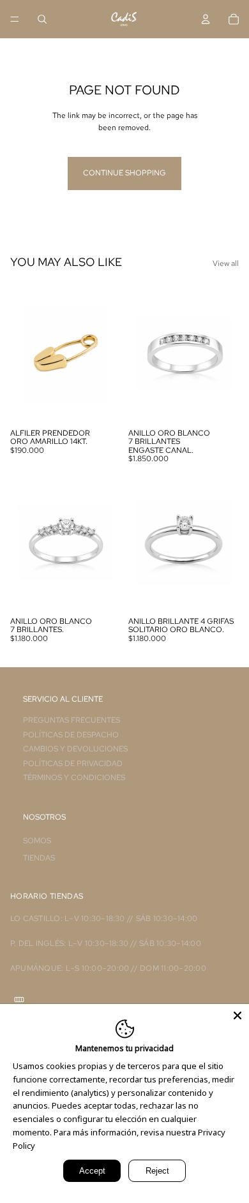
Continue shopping (124, 173)
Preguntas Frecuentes (71, 720)
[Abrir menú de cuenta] (206, 19)
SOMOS (37, 841)
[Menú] (14, 19)
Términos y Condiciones (74, 777)
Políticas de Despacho (71, 735)
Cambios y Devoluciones (75, 749)
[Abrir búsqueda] (42, 19)
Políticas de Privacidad (73, 763)
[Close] (237, 1015)
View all (226, 263)
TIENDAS (39, 858)
